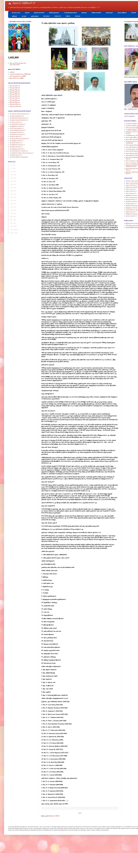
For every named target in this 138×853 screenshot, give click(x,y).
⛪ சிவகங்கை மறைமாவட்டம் (17, 132)
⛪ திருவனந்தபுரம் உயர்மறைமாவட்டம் (19, 118)
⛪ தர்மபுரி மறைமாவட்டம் (16, 142)
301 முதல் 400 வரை (15, 92)
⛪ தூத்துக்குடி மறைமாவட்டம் (17, 149)
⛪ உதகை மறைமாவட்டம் (16, 122)
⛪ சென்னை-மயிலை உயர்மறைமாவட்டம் (19, 114)
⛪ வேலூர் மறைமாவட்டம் (16, 155)
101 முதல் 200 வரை (15, 87)
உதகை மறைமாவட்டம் (131, 193)
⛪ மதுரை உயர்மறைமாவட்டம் (17, 116)
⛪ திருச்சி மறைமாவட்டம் (16, 146)
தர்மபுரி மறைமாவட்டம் (131, 203)
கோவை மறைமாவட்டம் (131, 199)
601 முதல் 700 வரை (15, 98)
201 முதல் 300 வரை (15, 90)
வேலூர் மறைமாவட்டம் (131, 211)
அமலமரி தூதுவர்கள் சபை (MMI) (18, 76)
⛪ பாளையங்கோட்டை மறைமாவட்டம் (19, 151)
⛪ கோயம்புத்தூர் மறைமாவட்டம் (18, 130)
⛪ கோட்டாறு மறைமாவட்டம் (17, 128)
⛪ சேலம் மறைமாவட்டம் (16, 136)
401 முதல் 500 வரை (15, 94)
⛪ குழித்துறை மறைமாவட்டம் (17, 126)
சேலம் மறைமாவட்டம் (131, 189)
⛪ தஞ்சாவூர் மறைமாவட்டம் (16, 140)
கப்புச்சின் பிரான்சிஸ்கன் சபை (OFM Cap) (20, 74)
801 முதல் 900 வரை (15, 102)
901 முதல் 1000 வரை (15, 104)
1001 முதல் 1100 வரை (15, 106)
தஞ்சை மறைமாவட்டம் (131, 191)
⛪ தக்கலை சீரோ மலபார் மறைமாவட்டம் (19, 138)
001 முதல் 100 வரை (15, 85)
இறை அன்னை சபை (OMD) (17, 78)
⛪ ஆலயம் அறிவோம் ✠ (21, 2)
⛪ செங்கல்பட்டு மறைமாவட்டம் (17, 134)
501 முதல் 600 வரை (15, 96)
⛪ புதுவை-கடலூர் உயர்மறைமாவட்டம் (19, 120)
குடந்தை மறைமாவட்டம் (131, 216)
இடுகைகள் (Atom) (54, 816)
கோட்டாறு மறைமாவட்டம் (132, 197)
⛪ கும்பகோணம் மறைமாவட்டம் (17, 124)
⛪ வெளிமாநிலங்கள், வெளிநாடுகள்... (19, 157)
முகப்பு (79, 813)
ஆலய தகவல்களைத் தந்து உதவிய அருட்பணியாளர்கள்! (18, 63)
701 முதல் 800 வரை (15, 100)
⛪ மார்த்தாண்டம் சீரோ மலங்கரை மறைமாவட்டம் (21, 153)
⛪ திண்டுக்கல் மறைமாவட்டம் (17, 144)
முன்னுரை (12, 72)
